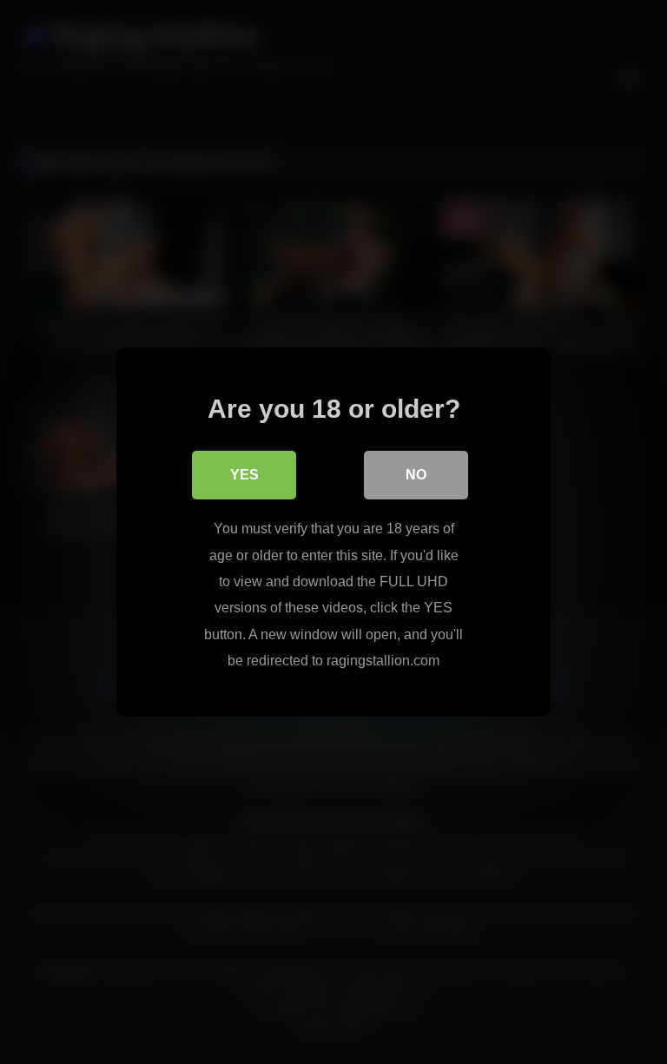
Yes (244, 474)
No (416, 474)
